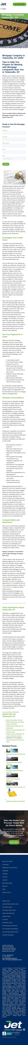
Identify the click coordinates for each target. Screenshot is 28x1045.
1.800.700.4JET (6, 587)
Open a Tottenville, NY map (14, 720)
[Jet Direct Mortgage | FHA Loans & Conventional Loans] (3, 4)
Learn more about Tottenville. (10, 712)
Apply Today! (14, 842)
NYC (12, 1037)
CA (14, 1037)
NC (15, 1037)
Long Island (9, 1037)
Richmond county (11, 740)
